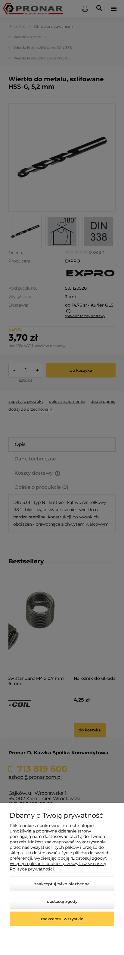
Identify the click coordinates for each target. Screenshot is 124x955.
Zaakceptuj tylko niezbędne (62, 883)
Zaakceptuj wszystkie (62, 918)
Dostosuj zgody (62, 901)
